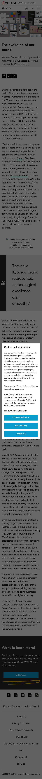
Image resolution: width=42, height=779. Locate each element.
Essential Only (21, 425)
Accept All (21, 434)
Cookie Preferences (21, 417)
